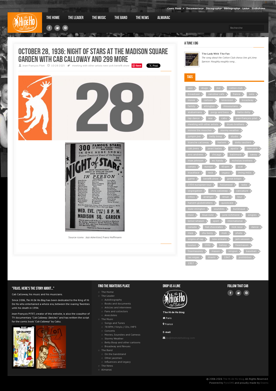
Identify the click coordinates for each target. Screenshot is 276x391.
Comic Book (174, 8)
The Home (53, 17)
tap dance (194, 118)
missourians (230, 106)
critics (191, 196)
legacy (226, 172)
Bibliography (231, 8)
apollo (234, 148)
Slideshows (258, 8)
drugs (204, 88)
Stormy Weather (114, 338)
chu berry (207, 233)
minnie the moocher (200, 130)
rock (210, 172)
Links (245, 8)
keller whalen (196, 220)
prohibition (245, 257)
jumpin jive (194, 136)
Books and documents (118, 303)
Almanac (163, 17)
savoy (253, 154)
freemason (241, 245)
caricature (242, 190)
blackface (193, 172)
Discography (213, 8)
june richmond (230, 214)
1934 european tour (199, 184)
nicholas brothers (242, 160)
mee (190, 233)
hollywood (226, 184)
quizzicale (227, 202)
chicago (216, 154)
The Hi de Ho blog (25, 22)
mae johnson (195, 160)
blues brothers (235, 124)
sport (216, 220)
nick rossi (237, 227)
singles (252, 214)
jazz (190, 88)
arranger (208, 196)
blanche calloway (198, 142)
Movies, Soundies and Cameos (122, 334)
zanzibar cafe (216, 94)
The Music (99, 17)
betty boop (215, 136)
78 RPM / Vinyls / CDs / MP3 (120, 326)
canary (192, 166)
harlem (222, 142)
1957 (191, 263)
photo (238, 233)
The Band (120, 17)
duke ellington (196, 208)
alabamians (195, 112)
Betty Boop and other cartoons (122, 342)
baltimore (236, 154)
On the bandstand (115, 354)
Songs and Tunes (115, 323)
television (227, 100)
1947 (227, 257)
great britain (234, 178)
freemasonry (195, 251)
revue (225, 196)
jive (218, 88)
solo (251, 94)
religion (232, 251)
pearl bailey (215, 148)
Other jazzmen (113, 357)
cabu (224, 118)
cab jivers (193, 148)
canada (192, 227)
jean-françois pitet (246, 118)
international (235, 220)
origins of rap (195, 239)
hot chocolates (214, 227)
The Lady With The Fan (216, 53)
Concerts (110, 330)
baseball (251, 251)
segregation (195, 190)
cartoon (208, 100)
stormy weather (229, 130)
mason (216, 251)
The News (142, 17)
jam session (242, 239)
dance (255, 227)
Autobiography (113, 299)
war (210, 118)
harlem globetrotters (200, 202)
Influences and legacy (118, 361)
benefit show (121, 65)
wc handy (217, 160)
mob (224, 233)
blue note (208, 214)
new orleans (219, 239)
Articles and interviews (118, 307)
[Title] (191, 59)
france (236, 94)
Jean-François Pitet (34, 65)
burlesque (239, 208)
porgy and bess (220, 112)
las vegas (193, 257)
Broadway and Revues (117, 346)
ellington (209, 106)
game (191, 178)
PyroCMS (229, 382)
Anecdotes (111, 315)
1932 (208, 245)
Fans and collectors (116, 311)
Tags (190, 77)
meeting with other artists (87, 65)
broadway (247, 100)
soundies (219, 208)
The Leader (75, 17)
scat (240, 166)
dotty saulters (243, 142)
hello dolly (243, 112)
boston (192, 245)
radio (244, 184)
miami (211, 257)
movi (191, 214)
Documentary (194, 8)
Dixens (264, 382)
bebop (223, 245)
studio (234, 136)
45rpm (225, 166)
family (191, 106)
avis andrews (195, 154)
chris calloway (219, 190)
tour (239, 196)
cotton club (236, 88)
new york (108, 65)
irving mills (244, 172)
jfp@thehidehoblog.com (180, 337)
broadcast (194, 94)
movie (191, 100)
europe (208, 166)
